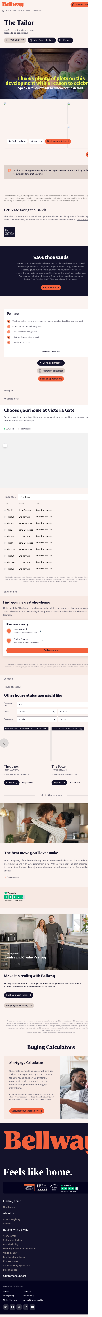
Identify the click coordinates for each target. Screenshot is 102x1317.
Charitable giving (11, 1219)
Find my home (12, 1201)
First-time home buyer (14, 1257)
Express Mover (10, 1261)
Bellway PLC (28, 1291)
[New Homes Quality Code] (54, 1187)
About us (8, 1213)
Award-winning (10, 1244)
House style (10, 497)
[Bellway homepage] (51, 1155)
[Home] (3, 11)
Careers (6, 1291)
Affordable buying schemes (16, 1266)
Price (6, 712)
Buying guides (10, 1270)
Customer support (14, 1276)
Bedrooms (8, 719)
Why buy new (10, 1253)
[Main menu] (97, 4)
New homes (9, 1207)
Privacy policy (8, 1296)
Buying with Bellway (15, 1230)
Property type (8, 704)
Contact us (8, 1224)
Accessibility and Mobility (33, 1300)
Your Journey (9, 1236)
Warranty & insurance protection (19, 1249)
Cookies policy (29, 1296)
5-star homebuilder (12, 1240)
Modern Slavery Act (10, 1300)
